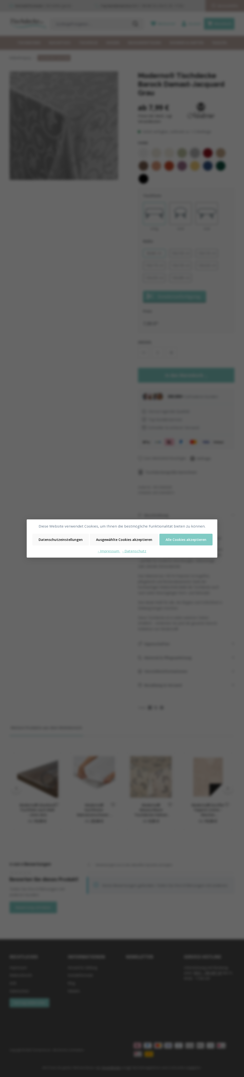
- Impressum (109, 551)
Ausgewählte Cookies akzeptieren (124, 539)
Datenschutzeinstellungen (61, 539)
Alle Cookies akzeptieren (186, 539)
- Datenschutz (134, 551)
